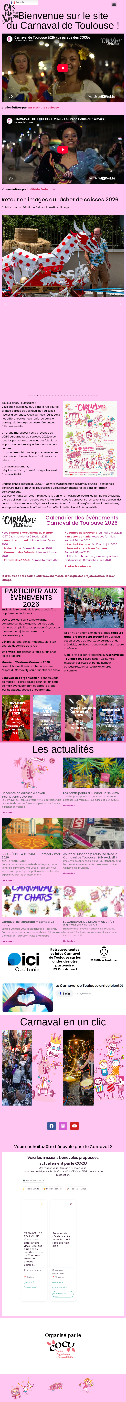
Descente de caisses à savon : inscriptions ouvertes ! (24, 795)
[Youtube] (74, 1126)
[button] (114, 4)
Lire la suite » (7, 812)
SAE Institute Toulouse (43, 107)
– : (16, 540)
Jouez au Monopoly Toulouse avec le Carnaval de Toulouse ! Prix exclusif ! (90, 856)
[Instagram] (63, 1126)
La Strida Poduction (41, 189)
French (19, 2)
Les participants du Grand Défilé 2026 (91, 793)
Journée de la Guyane (82, 533)
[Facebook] (51, 1126)
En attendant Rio (78, 536)
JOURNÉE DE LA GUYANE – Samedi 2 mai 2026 (31, 856)
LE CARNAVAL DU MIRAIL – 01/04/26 (88, 922)
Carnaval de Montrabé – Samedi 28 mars (28, 923)
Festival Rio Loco (78, 544)
